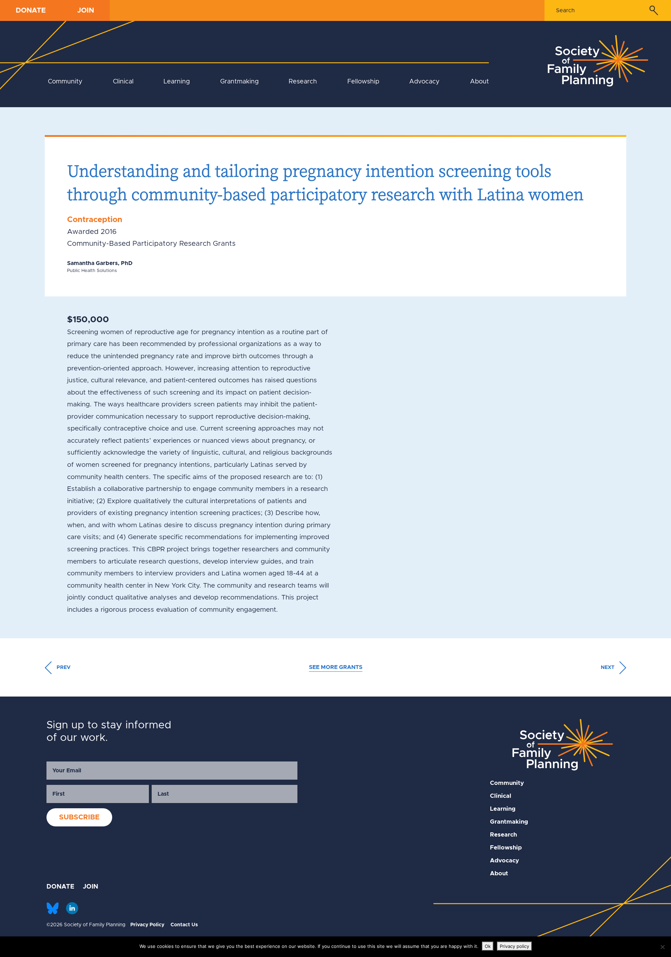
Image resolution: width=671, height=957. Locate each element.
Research (303, 82)
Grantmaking (239, 82)
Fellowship (363, 82)
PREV (62, 667)
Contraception (94, 220)
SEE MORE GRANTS (335, 667)
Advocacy (424, 82)
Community (65, 82)
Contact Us (184, 924)
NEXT (608, 667)
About (479, 82)
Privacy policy (514, 946)
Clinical (123, 82)
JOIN (85, 10)
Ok (488, 946)
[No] (662, 946)
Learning (177, 82)
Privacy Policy (147, 924)
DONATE (31, 10)
